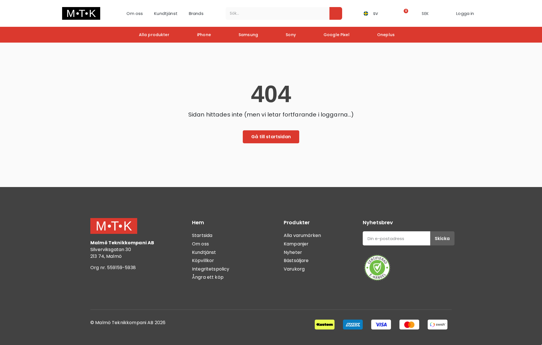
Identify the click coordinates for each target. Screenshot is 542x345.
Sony (291, 35)
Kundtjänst (166, 13)
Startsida (202, 235)
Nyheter (293, 252)
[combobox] (274, 13)
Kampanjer (296, 244)
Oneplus (386, 35)
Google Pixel (336, 35)
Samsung (248, 35)
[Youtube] (128, 291)
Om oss (134, 13)
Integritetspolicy (211, 269)
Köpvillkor (203, 260)
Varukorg (294, 269)
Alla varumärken (302, 235)
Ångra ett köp (208, 277)
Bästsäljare (296, 260)
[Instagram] (113, 291)
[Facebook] (97, 291)
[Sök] (335, 13)
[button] (404, 13)
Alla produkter (154, 35)
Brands (196, 13)
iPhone (204, 35)
